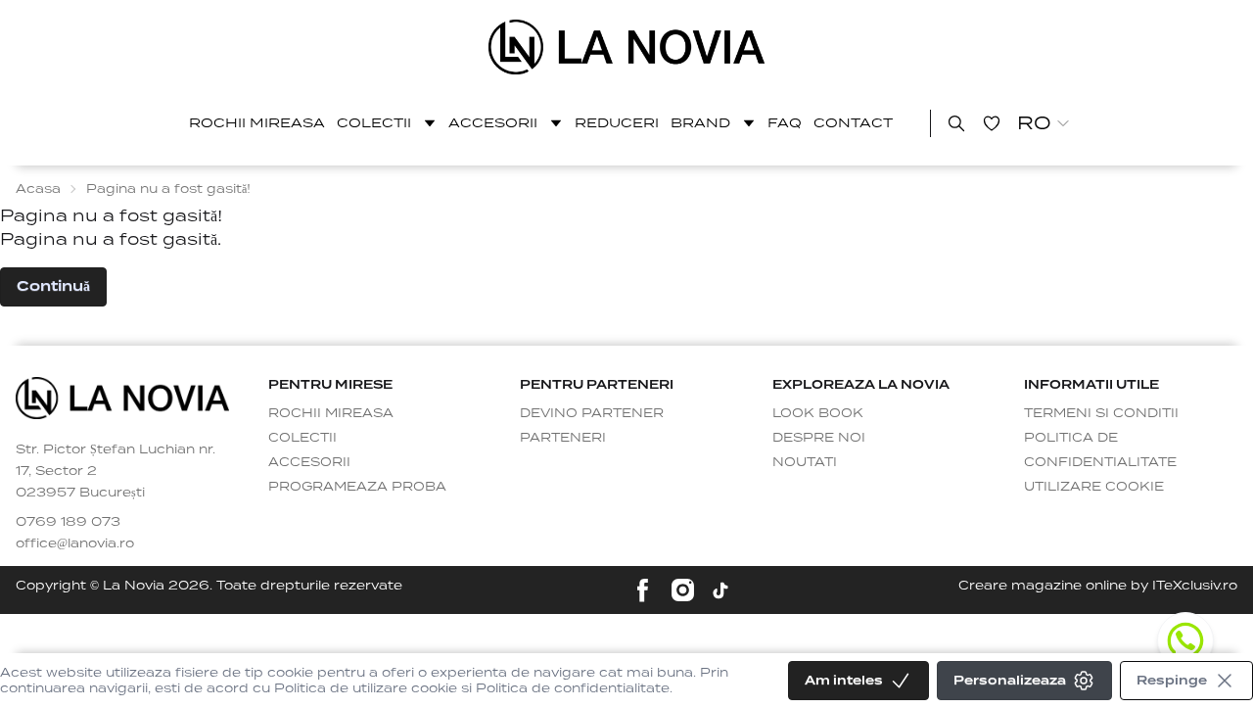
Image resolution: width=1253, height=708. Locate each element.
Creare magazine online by (1097, 585)
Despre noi (818, 437)
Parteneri (563, 437)
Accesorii (492, 123)
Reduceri (617, 123)
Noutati (804, 461)
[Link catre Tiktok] (720, 590)
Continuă (53, 286)
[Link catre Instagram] (683, 590)
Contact (853, 123)
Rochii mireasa (257, 123)
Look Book (817, 412)
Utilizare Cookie (1094, 486)
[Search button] (956, 123)
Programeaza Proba (357, 486)
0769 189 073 (68, 521)
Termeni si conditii (1101, 412)
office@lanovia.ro (75, 543)
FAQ (784, 123)
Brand (700, 123)
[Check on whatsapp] (1185, 640)
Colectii (374, 123)
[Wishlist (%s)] (991, 123)
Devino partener (592, 412)
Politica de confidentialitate (1100, 449)
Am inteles (844, 680)
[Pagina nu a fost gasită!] (627, 47)
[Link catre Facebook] (642, 590)
